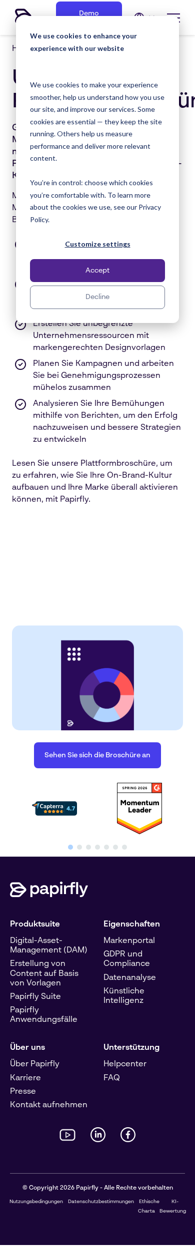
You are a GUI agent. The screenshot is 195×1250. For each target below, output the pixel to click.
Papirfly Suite (35, 997)
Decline (98, 297)
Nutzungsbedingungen (36, 1201)
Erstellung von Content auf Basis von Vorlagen (44, 973)
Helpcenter (125, 1064)
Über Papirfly (35, 1064)
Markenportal (129, 941)
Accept (98, 270)
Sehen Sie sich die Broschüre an (97, 755)
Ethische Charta (149, 1206)
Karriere (25, 1078)
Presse (23, 1092)
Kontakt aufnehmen (49, 1105)
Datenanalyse (130, 978)
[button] (70, 847)
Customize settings (97, 244)
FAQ (112, 1078)
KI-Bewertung (173, 1206)
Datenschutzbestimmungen (101, 1201)
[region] (97, 814)
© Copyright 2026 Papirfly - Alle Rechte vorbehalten (97, 1188)
